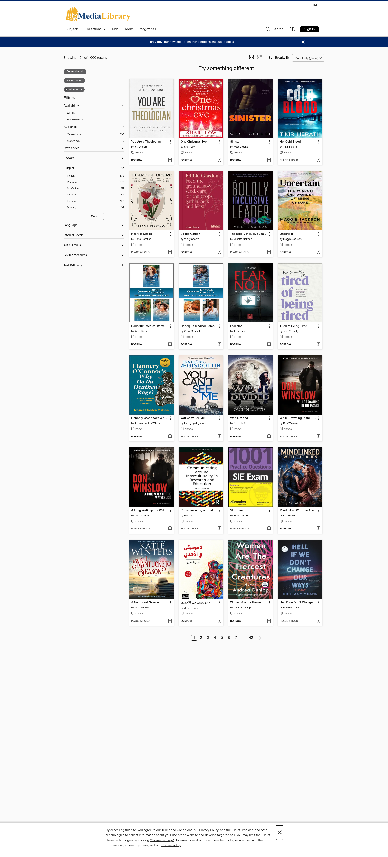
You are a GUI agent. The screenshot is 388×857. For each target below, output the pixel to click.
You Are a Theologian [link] (146, 142)
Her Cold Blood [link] (290, 142)
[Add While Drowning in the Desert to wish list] (318, 436)
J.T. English (141, 146)
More (94, 216)
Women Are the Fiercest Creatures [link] (248, 602)
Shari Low (189, 146)
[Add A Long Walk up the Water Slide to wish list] (169, 528)
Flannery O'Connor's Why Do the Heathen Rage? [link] (149, 418)
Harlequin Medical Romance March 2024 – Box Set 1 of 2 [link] (199, 326)
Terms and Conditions (177, 830)
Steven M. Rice (242, 515)
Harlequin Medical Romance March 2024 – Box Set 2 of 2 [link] (149, 326)
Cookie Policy (171, 845)
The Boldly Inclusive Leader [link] (248, 234)
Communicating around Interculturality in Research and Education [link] (199, 510)
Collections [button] (94, 29)
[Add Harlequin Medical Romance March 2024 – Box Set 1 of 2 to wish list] (219, 344)
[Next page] (260, 637)
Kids (115, 29)
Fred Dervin (190, 515)
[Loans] (292, 30)
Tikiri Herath (290, 146)
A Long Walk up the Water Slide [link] (149, 510)
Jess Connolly (291, 331)
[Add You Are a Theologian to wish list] (169, 160)
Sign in (309, 29)
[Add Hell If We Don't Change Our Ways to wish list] (318, 621)
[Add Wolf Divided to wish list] (268, 436)
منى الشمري (191, 607)
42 (251, 637)
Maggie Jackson (292, 239)
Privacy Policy (208, 830)
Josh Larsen (240, 331)
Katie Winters (142, 607)
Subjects (72, 29)
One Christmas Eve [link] (194, 142)
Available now (75, 119)
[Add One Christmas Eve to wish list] (219, 160)
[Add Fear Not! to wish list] (268, 344)
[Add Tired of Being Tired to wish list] (318, 344)
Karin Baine (141, 331)
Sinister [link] (235, 142)
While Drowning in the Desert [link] (298, 418)
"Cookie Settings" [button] (162, 840)
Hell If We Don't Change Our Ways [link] (298, 602)
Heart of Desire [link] (141, 234)
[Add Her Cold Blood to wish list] (318, 160)
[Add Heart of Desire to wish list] (169, 252)
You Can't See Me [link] (193, 418)
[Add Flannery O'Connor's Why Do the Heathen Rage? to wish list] (169, 436)
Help (315, 5)
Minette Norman (243, 239)
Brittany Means (291, 607)
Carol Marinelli (192, 331)
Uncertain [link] (286, 234)
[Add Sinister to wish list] (268, 160)
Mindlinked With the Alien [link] (298, 510)
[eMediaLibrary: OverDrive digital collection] (99, 14)
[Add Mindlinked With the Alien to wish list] (318, 528)
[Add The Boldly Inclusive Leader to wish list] (268, 252)
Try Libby (156, 42)
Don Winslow (290, 423)
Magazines (148, 29)
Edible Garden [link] (190, 234)
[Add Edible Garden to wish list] (219, 252)
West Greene (241, 146)
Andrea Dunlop (242, 607)
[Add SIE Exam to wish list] (268, 528)
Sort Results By (279, 58)
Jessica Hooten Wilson (147, 423)
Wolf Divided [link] (239, 418)
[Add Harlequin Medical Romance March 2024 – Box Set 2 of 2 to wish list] (169, 344)
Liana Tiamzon (143, 239)
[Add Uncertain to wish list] (318, 252)
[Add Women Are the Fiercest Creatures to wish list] (268, 621)
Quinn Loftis (240, 423)
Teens (129, 29)
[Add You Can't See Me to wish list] (219, 436)
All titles (71, 113)
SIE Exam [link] (236, 510)
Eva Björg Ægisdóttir (195, 423)
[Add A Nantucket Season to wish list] (169, 621)
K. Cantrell (289, 515)
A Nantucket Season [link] (145, 602)
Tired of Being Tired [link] (293, 326)
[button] (273, 30)
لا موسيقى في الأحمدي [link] (195, 602)
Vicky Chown (191, 239)
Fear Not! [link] (236, 326)
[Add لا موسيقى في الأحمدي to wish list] (219, 621)
